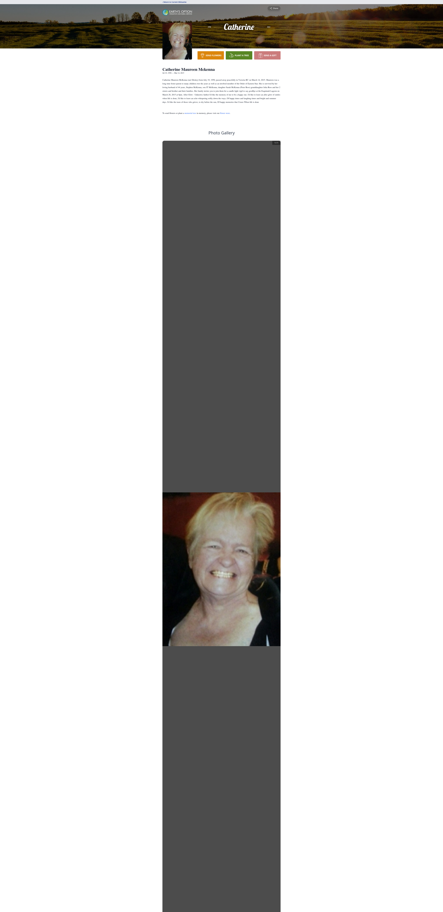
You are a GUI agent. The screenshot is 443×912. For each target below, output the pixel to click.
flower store (225, 113)
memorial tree (190, 113)
